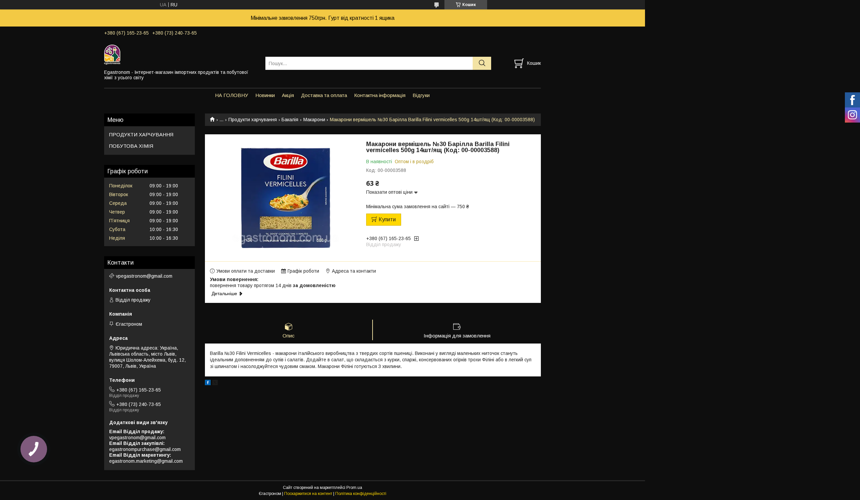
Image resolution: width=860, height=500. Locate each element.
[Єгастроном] (180, 54)
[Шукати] (482, 63)
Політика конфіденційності (360, 493)
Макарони (314, 119)
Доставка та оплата (324, 95)
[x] (215, 383)
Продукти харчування (252, 119)
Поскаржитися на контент (308, 493)
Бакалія (290, 119)
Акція (288, 95)
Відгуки (421, 95)
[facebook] (208, 383)
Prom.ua (354, 487)
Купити (387, 219)
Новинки (265, 95)
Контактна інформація (379, 95)
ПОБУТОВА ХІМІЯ (131, 146)
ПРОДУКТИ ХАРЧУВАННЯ (141, 134)
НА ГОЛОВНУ (231, 95)
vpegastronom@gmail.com (144, 276)
